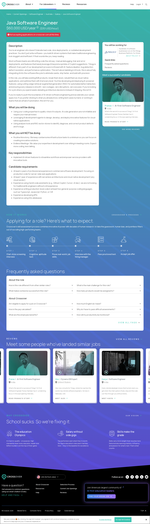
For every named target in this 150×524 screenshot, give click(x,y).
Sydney (57, 14)
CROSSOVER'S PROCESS (126, 215)
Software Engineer (36, 14)
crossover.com (42, 34)
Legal (59, 511)
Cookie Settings (69, 511)
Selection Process (67, 484)
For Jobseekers (47, 4)
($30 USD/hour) (49, 28)
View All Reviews (128, 339)
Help (132, 4)
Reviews (66, 4)
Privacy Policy (49, 511)
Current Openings (20, 14)
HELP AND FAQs (11, 495)
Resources (82, 4)
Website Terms (21, 511)
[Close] (146, 519)
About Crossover (42, 484)
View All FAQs (128, 322)
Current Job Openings (68, 488)
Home (8, 14)
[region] (75, 520)
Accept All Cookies (123, 520)
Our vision (133, 415)
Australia (49, 14)
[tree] (41, 288)
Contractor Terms (35, 511)
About (28, 4)
